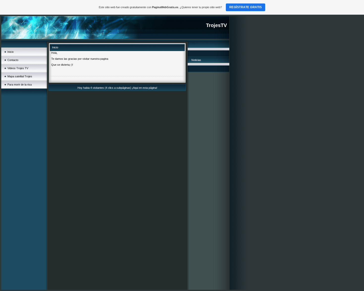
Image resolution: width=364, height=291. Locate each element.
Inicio (10, 51)
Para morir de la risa (19, 84)
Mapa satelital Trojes (19, 76)
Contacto (12, 59)
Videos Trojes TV (17, 68)
